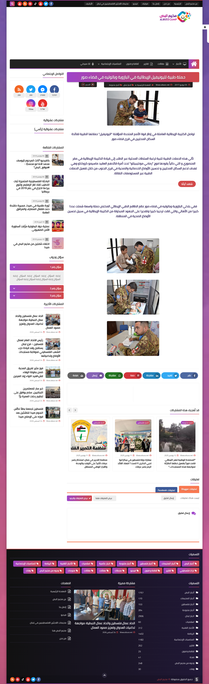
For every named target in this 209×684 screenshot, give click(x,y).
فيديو (135, 4)
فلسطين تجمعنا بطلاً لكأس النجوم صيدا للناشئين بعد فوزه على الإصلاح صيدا (28, 412)
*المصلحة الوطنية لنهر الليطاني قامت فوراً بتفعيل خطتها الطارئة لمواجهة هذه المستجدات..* (179, 463)
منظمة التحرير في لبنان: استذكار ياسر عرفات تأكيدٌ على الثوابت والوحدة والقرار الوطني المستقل (89, 463)
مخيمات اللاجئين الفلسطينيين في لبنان (113, 4)
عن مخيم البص (191, 4)
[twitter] (46, 3)
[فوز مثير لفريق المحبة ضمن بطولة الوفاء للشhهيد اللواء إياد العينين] (53, 372)
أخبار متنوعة (114, 85)
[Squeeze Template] (196, 679)
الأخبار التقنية (66, 563)
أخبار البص (189, 563)
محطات (118, 570)
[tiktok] (35, 3)
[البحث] (12, 3)
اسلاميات (86, 563)
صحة (192, 657)
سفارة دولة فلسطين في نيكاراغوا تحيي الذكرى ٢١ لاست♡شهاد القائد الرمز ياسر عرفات (134, 463)
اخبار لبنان (127, 85)
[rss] (25, 3)
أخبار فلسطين (146, 563)
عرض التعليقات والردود (78, 498)
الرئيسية (177, 4)
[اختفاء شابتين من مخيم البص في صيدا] (58, 243)
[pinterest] (30, 3)
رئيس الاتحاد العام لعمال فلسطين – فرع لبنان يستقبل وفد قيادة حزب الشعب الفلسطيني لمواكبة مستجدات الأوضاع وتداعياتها (38, 348)
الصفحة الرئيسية (144, 85)
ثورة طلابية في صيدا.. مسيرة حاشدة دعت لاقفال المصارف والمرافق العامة (29, 209)
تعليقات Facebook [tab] (166, 490)
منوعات (71, 570)
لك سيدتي (85, 64)
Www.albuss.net (126, 632)
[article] (101, 394)
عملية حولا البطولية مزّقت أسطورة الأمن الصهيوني (30, 228)
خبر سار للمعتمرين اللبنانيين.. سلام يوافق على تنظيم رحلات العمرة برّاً (28, 392)
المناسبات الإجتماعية (111, 64)
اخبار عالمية (104, 563)
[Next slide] (69, 410)
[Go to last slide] (75, 410)
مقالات (161, 64)
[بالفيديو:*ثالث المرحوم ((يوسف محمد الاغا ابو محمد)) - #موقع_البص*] (58, 160)
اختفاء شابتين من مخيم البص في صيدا (31, 245)
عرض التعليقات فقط (104, 498)
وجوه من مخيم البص (49, 570)
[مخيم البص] (175, 16)
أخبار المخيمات (169, 563)
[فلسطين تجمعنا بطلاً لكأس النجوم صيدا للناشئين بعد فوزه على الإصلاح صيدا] (53, 413)
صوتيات (145, 4)
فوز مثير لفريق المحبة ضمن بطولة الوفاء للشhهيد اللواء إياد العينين (28, 372)
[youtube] (40, 3)
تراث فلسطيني (187, 570)
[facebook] (51, 3)
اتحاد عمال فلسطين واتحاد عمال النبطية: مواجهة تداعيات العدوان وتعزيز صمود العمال (37, 321)
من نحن (167, 4)
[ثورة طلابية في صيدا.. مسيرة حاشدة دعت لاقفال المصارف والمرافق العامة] (58, 205)
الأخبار (178, 64)
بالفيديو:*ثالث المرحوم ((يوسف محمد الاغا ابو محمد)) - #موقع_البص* (32, 164)
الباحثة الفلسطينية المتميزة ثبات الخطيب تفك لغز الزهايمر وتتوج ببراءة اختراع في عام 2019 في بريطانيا (31, 186)
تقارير (146, 64)
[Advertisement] (69, 33)
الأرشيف (89, 4)
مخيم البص (162, 679)
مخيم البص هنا (59, 630)
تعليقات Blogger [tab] (189, 489)
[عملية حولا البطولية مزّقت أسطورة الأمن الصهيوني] (58, 226)
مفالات (102, 570)
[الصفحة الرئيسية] (194, 63)
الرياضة (48, 563)
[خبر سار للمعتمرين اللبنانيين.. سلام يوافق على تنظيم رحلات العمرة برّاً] (53, 392)
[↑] (104, 675)
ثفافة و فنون (132, 64)
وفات (28, 570)
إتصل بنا (156, 4)
